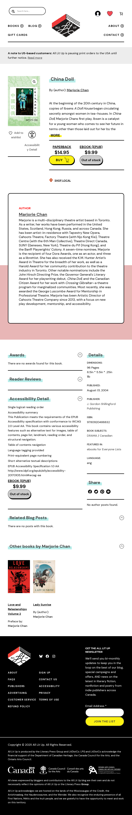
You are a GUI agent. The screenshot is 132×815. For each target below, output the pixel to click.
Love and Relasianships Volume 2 (17, 609)
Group (85, 784)
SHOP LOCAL (63, 180)
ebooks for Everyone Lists (104, 449)
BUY (59, 160)
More (55, 135)
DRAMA (92, 435)
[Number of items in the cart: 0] (121, 14)
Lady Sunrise (42, 605)
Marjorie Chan (78, 90)
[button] (34, 82)
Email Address (96, 706)
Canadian (106, 435)
